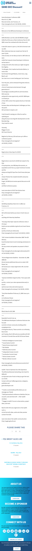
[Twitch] (16, 535)
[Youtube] (16, 531)
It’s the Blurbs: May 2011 (16, 443)
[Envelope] (4, 531)
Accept (17, 548)
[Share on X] (12, 431)
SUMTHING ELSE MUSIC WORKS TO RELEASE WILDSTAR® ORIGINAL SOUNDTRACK (16, 463)
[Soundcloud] (23, 531)
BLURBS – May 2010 (16, 452)
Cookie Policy (24, 545)
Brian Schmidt (7, 12)
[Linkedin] (27, 531)
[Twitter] (12, 531)
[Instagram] (19, 531)
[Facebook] (8, 531)
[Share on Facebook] (16, 431)
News (24, 12)
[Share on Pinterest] (19, 431)
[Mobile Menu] (30, 3)
